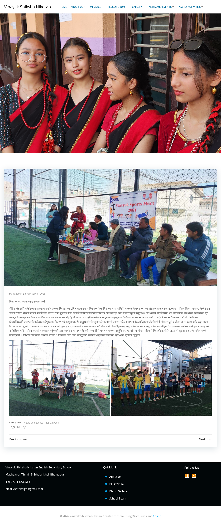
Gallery (137, 6)
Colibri (157, 516)
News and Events (160, 6)
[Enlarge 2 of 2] (207, 344)
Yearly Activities (190, 6)
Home (63, 6)
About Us (77, 6)
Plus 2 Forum (116, 6)
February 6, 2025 (36, 293)
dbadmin (17, 293)
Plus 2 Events (52, 422)
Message (95, 6)
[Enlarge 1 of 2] (105, 344)
